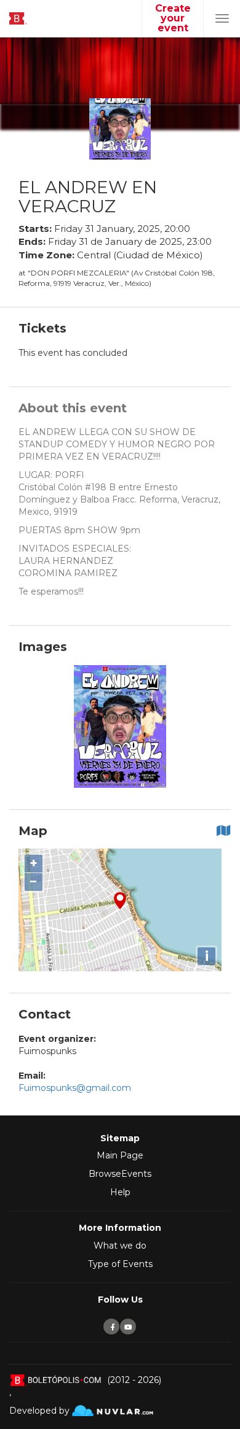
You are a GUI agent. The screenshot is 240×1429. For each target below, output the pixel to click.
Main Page (120, 1155)
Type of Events (120, 1263)
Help (120, 1192)
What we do (120, 1245)
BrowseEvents (120, 1173)
